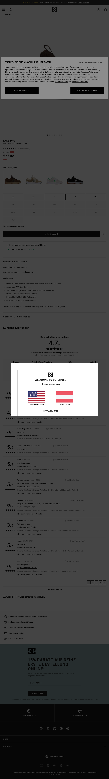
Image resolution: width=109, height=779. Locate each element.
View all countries (50, 411)
